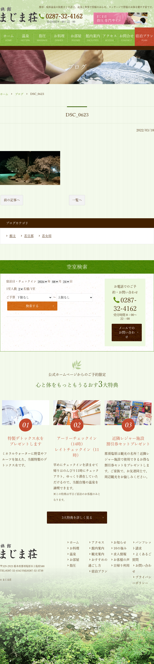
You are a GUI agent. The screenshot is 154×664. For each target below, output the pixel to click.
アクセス (97, 542)
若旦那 (29, 236)
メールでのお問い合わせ (127, 332)
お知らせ (119, 542)
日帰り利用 (121, 565)
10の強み (120, 548)
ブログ (19, 94)
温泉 (73, 554)
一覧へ (77, 200)
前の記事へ (12, 200)
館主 (12, 236)
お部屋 (74, 559)
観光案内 (97, 554)
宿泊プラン (99, 571)
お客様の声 (121, 559)
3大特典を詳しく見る (77, 517)
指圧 (73, 565)
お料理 (74, 548)
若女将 (47, 236)
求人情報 (119, 554)
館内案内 (97, 548)
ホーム (4, 94)
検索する (32, 306)
